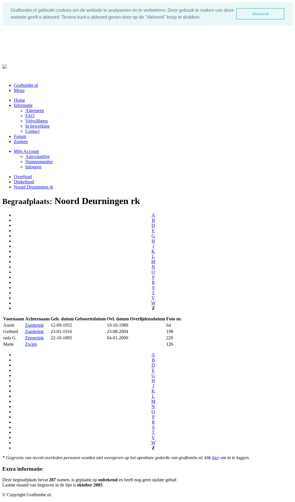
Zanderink (34, 325)
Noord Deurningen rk (33, 186)
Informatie (23, 105)
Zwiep (31, 344)
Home (19, 100)
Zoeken (21, 141)
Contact (32, 131)
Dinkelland (24, 181)
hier (215, 457)
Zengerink (34, 337)
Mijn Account (26, 151)
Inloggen (33, 166)
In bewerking (37, 126)
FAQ (30, 115)
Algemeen (34, 110)
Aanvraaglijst (37, 156)
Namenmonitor (39, 161)
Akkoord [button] (260, 13)
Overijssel (23, 176)
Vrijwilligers (36, 120)
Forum (20, 136)
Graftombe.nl (26, 85)
